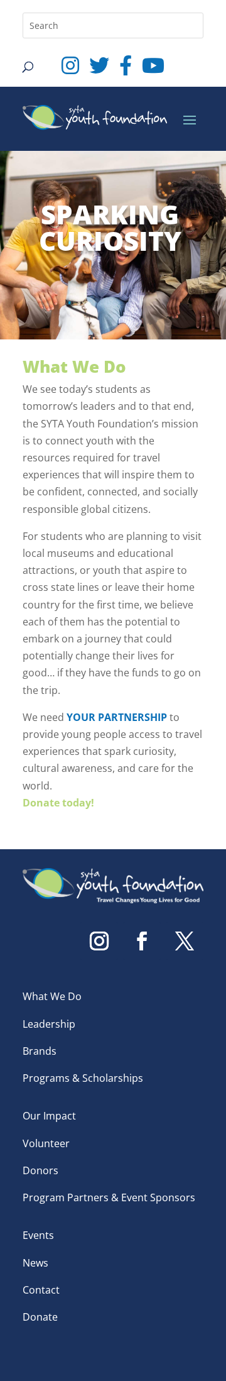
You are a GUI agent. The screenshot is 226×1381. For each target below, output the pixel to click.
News (35, 1263)
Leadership (49, 1024)
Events (38, 1235)
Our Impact (49, 1116)
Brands (39, 1051)
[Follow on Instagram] (99, 941)
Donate (40, 1317)
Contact (41, 1290)
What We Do (52, 996)
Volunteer (46, 1143)
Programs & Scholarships (83, 1078)
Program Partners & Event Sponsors (109, 1197)
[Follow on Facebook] (142, 941)
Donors (40, 1170)
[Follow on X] (184, 941)
